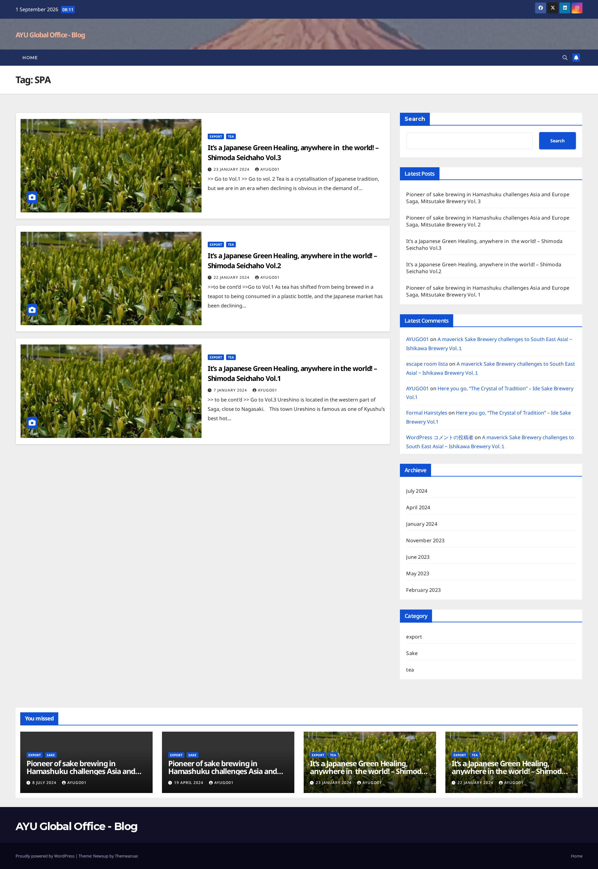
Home (29, 57)
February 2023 (423, 589)
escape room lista (427, 363)
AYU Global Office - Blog (50, 34)
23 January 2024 (232, 169)
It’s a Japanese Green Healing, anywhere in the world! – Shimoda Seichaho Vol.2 (509, 771)
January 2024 (421, 523)
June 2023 (418, 556)
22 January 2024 (232, 277)
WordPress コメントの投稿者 (439, 437)
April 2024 (418, 507)
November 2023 (425, 540)
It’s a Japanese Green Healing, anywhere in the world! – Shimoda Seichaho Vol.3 (367, 771)
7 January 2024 (231, 390)
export (216, 136)
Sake (412, 653)
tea (231, 136)
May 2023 (417, 573)
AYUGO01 (270, 169)
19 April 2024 (189, 782)
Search (415, 119)
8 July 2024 (45, 782)
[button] (564, 57)
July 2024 (416, 490)
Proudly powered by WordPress (45, 856)
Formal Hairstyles (426, 412)
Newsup (100, 856)
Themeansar (126, 856)
